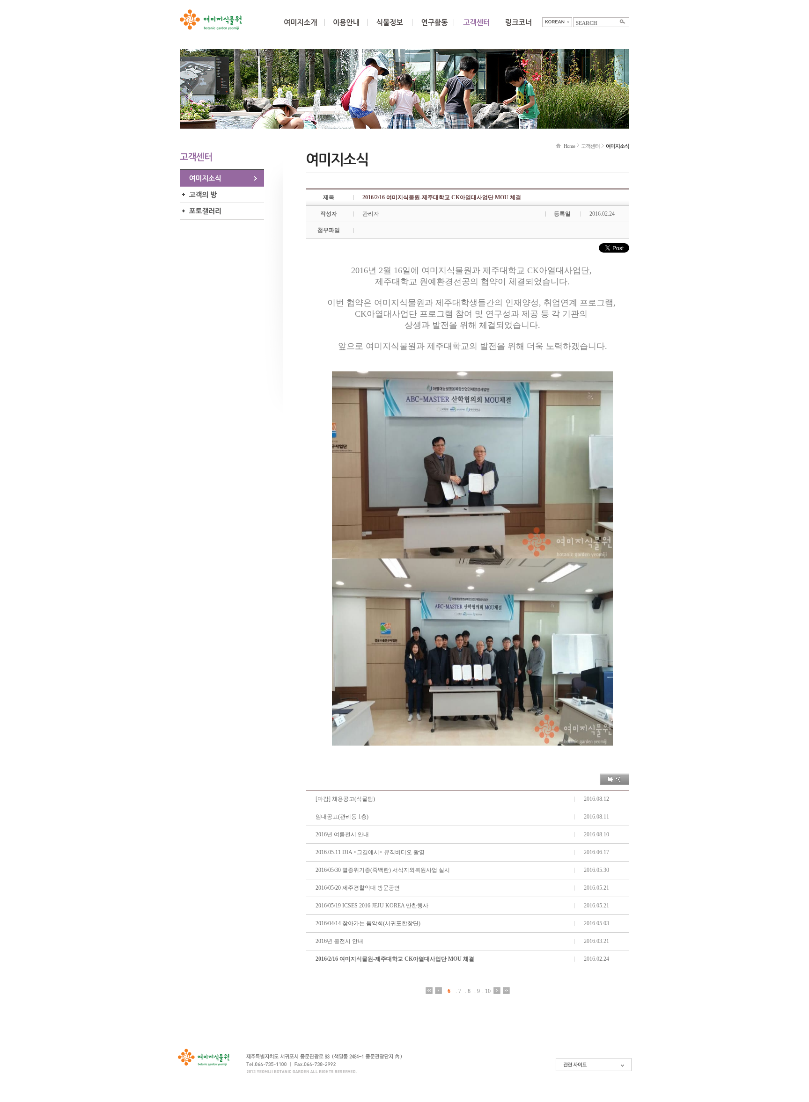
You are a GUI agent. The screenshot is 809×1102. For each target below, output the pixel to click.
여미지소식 (222, 178)
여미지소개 (300, 28)
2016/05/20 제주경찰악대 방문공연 (358, 887)
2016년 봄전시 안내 (339, 941)
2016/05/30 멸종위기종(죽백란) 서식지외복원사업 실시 (383, 870)
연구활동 (434, 28)
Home (569, 146)
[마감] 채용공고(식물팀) (345, 799)
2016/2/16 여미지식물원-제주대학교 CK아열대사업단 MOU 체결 (395, 959)
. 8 (468, 991)
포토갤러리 (222, 211)
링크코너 (518, 28)
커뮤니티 (476, 28)
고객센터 (590, 146)
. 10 (486, 991)
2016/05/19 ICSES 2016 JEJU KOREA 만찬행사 (372, 905)
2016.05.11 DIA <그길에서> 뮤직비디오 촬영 (370, 852)
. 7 (458, 991)
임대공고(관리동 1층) (342, 816)
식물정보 (389, 28)
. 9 (477, 991)
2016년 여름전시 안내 (342, 834)
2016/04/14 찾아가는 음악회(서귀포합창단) (368, 923)
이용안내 (346, 28)
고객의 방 (222, 195)
